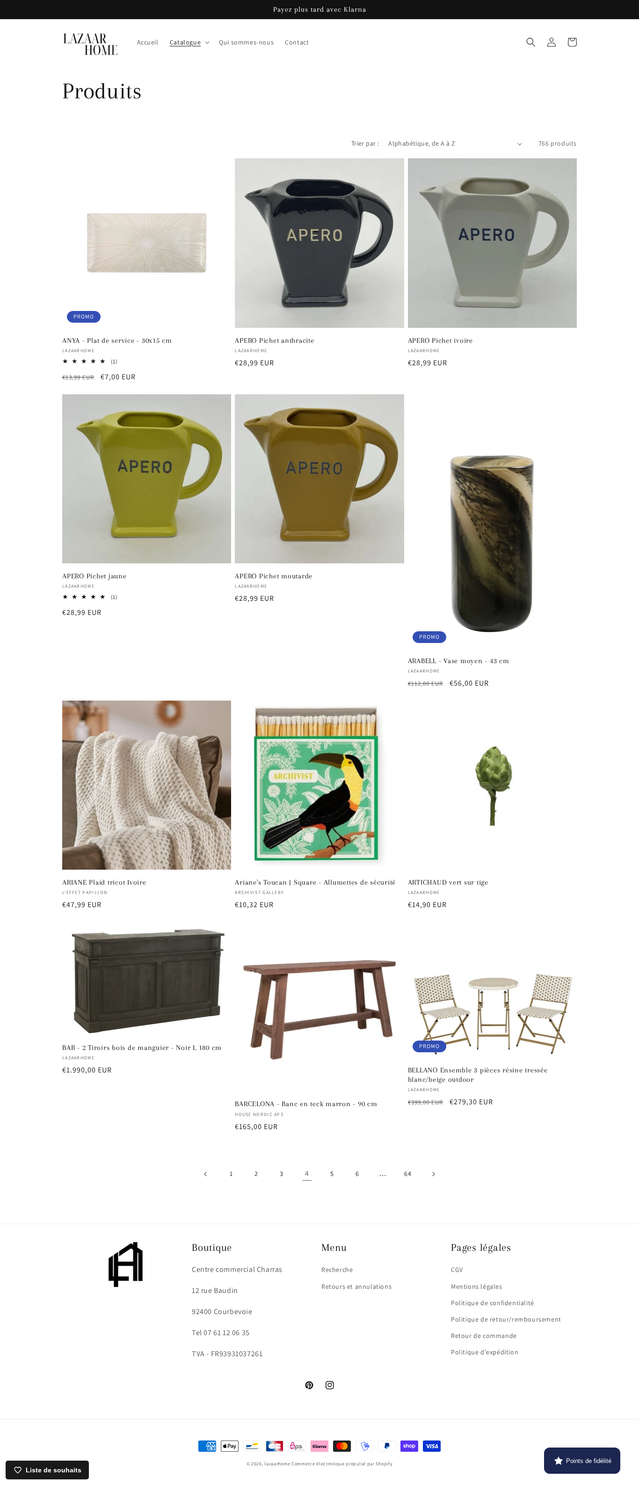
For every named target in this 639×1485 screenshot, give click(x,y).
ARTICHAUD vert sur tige (448, 882)
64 (407, 1173)
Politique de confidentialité (492, 1303)
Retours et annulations (356, 1286)
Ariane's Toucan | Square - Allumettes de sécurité (315, 882)
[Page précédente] (206, 1174)
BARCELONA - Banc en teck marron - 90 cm (306, 1104)
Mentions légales (476, 1286)
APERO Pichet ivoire (440, 340)
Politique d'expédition (484, 1352)
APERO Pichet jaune (94, 576)
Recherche (337, 1269)
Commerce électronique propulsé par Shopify (341, 1464)
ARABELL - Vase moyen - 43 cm (458, 661)
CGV (457, 1269)
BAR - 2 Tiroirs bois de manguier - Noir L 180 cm (142, 1047)
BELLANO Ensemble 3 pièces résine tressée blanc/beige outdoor (478, 1075)
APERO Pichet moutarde (273, 576)
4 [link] (307, 1173)
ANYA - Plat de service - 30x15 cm (117, 340)
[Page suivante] (433, 1174)
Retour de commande (484, 1335)
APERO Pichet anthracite (274, 340)
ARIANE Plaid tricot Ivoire (104, 882)
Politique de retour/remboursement (506, 1319)
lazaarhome (277, 1464)
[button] (188, 42)
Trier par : (365, 143)
